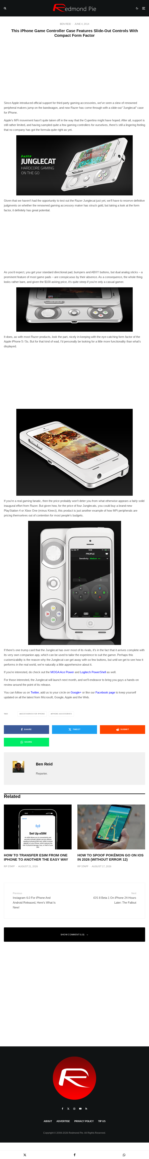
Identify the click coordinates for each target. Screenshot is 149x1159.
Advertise (63, 1121)
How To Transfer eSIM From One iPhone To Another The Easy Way (36, 857)
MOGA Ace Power (62, 672)
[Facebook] (62, 1109)
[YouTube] (80, 1109)
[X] (68, 1109)
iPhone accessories (62, 714)
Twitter (35, 692)
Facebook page (105, 692)
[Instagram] (74, 1109)
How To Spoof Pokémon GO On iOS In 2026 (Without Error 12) (110, 857)
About (48, 1121)
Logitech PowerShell (93, 672)
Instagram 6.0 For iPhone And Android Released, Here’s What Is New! (34, 900)
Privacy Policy (84, 1121)
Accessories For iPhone (33, 714)
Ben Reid (65, 24)
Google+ (76, 692)
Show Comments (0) (73, 934)
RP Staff (9, 866)
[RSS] (86, 1109)
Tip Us (102, 1121)
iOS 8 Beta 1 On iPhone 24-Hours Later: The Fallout (114, 898)
